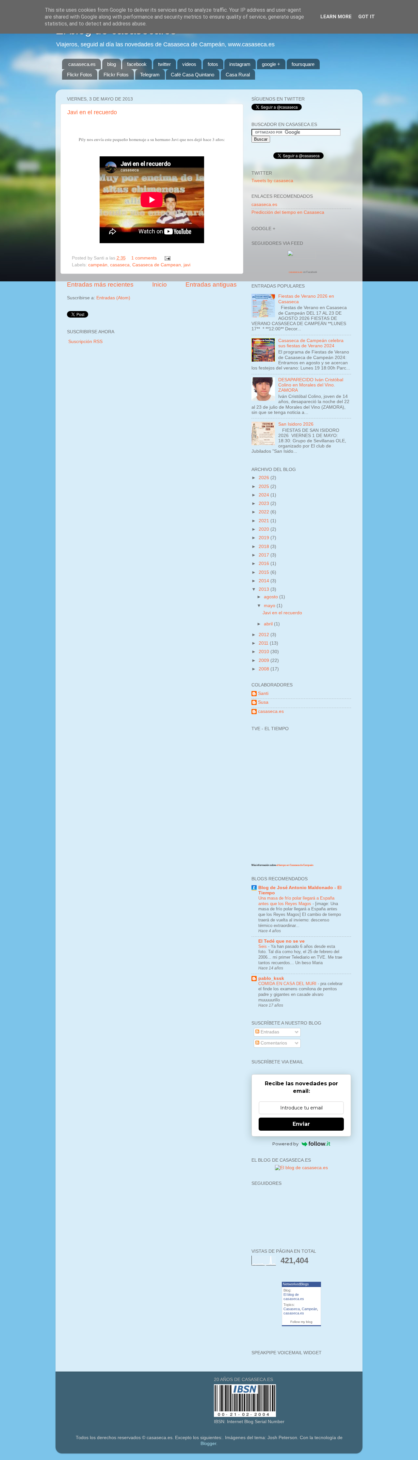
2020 (264, 529)
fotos (213, 64)
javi (187, 264)
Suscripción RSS (85, 341)
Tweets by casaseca (272, 180)
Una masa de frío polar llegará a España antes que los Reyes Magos (296, 901)
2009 (264, 660)
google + (271, 64)
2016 (264, 563)
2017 (264, 555)
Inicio (159, 284)
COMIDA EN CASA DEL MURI (288, 983)
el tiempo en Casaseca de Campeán (294, 865)
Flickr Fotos (79, 74)
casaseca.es (82, 64)
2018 (264, 546)
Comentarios (273, 1043)
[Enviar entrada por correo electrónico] (167, 258)
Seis (263, 946)
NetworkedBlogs (296, 1284)
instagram (239, 64)
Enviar (301, 1124)
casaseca (120, 264)
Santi (263, 693)
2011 (264, 643)
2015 (264, 572)
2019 (264, 537)
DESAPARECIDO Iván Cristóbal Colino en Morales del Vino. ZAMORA (310, 385)
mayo (270, 605)
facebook (137, 64)
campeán (97, 264)
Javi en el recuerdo (92, 112)
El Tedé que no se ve (281, 941)
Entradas (269, 1031)
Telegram (150, 74)
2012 (264, 634)
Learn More (336, 17)
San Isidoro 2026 (296, 424)
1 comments (144, 258)
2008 (264, 669)
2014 (264, 580)
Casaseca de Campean (156, 264)
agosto (271, 596)
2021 (264, 520)
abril (269, 623)
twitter (164, 64)
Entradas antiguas (211, 284)
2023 (264, 503)
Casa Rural (238, 74)
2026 (264, 477)
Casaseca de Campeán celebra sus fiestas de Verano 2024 (311, 343)
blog (111, 64)
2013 (264, 589)
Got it (366, 17)
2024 (264, 495)
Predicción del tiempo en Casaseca (287, 212)
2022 (264, 512)
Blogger (208, 1443)
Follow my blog (301, 1322)
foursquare (303, 64)
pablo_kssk (271, 978)
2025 (264, 486)
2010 (264, 651)
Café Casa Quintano (192, 74)
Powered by (285, 1143)
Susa (263, 702)
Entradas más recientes (100, 284)
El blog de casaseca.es (293, 1297)
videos (189, 64)
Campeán (309, 1309)
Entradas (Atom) (113, 297)
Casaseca (291, 1309)
